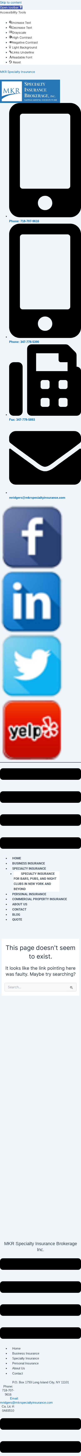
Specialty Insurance (29, 868)
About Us (18, 1368)
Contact (19, 909)
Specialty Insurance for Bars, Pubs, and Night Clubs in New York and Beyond (35, 881)
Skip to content (11, 2)
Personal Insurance (25, 1363)
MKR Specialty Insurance (17, 72)
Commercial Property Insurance (39, 899)
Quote (17, 919)
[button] (11, 7)
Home (16, 1348)
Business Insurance (25, 1353)
